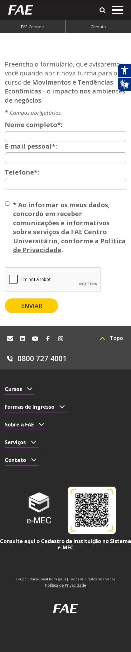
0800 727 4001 (42, 358)
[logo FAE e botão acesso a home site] (23, 9)
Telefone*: (22, 172)
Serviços (15, 442)
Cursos (13, 389)
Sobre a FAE (19, 424)
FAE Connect (33, 26)
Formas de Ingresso (29, 406)
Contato (98, 26)
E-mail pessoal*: (31, 146)
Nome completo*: (33, 124)
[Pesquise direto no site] (102, 10)
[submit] (31, 305)
